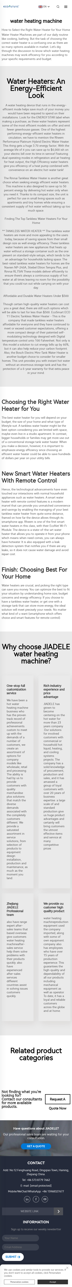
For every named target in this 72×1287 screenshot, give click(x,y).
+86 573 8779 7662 (38, 1180)
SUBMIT (11, 1257)
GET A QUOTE (36, 1146)
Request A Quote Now (57, 1100)
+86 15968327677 (53, 1191)
